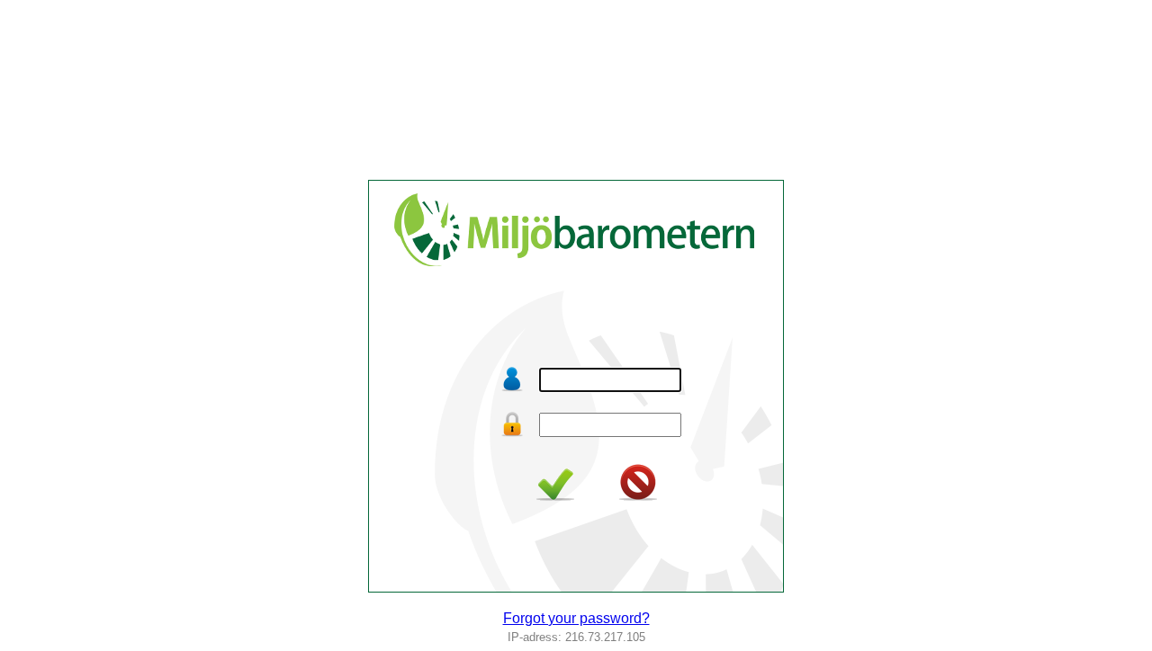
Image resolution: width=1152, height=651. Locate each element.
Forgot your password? (576, 618)
